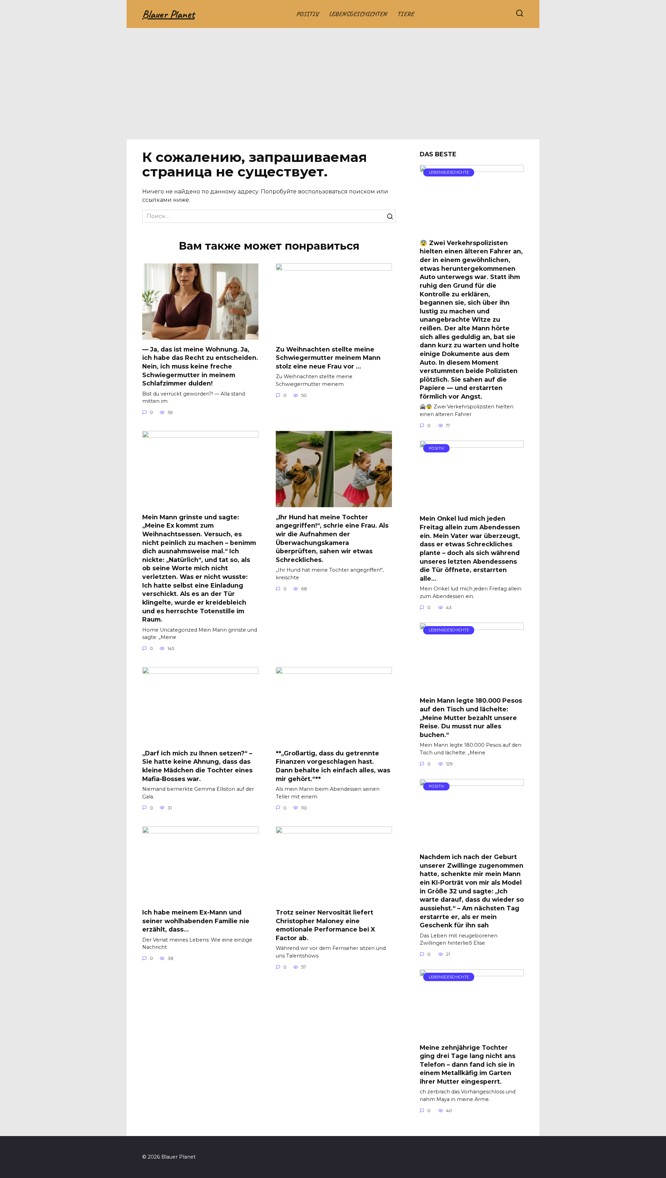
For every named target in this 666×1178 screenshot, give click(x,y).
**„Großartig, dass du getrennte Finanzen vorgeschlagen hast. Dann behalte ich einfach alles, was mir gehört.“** (333, 765)
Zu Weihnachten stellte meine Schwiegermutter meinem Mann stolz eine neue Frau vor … (328, 358)
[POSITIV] (472, 504)
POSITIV (307, 14)
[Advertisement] (333, 87)
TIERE (405, 14)
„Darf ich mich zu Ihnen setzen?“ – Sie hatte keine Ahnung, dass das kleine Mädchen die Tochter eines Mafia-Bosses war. (197, 765)
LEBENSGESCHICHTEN (358, 14)
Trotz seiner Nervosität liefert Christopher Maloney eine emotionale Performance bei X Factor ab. (325, 925)
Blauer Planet (168, 14)
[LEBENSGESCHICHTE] (472, 229)
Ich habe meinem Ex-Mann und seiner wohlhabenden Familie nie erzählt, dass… (195, 921)
